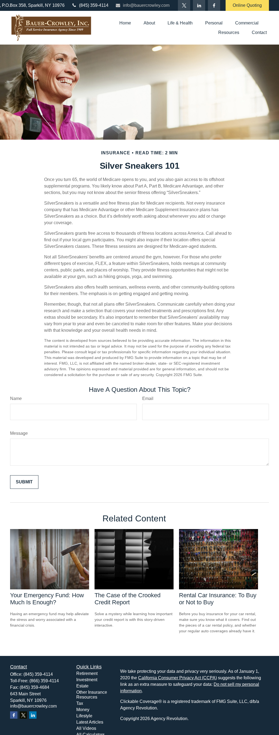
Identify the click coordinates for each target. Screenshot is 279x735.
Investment (86, 679)
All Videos (86, 728)
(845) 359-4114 (93, 5)
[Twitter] (184, 5)
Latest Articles (89, 722)
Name (16, 398)
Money (82, 709)
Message (19, 433)
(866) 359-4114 (44, 680)
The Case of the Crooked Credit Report (127, 599)
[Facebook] (214, 5)
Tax (79, 703)
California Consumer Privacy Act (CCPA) (177, 677)
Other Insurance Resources (91, 694)
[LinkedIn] (199, 5)
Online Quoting (247, 5)
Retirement (87, 673)
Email (147, 398)
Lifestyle (84, 716)
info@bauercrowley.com (146, 5)
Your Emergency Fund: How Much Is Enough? (47, 599)
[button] (125, 23)
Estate (82, 686)
